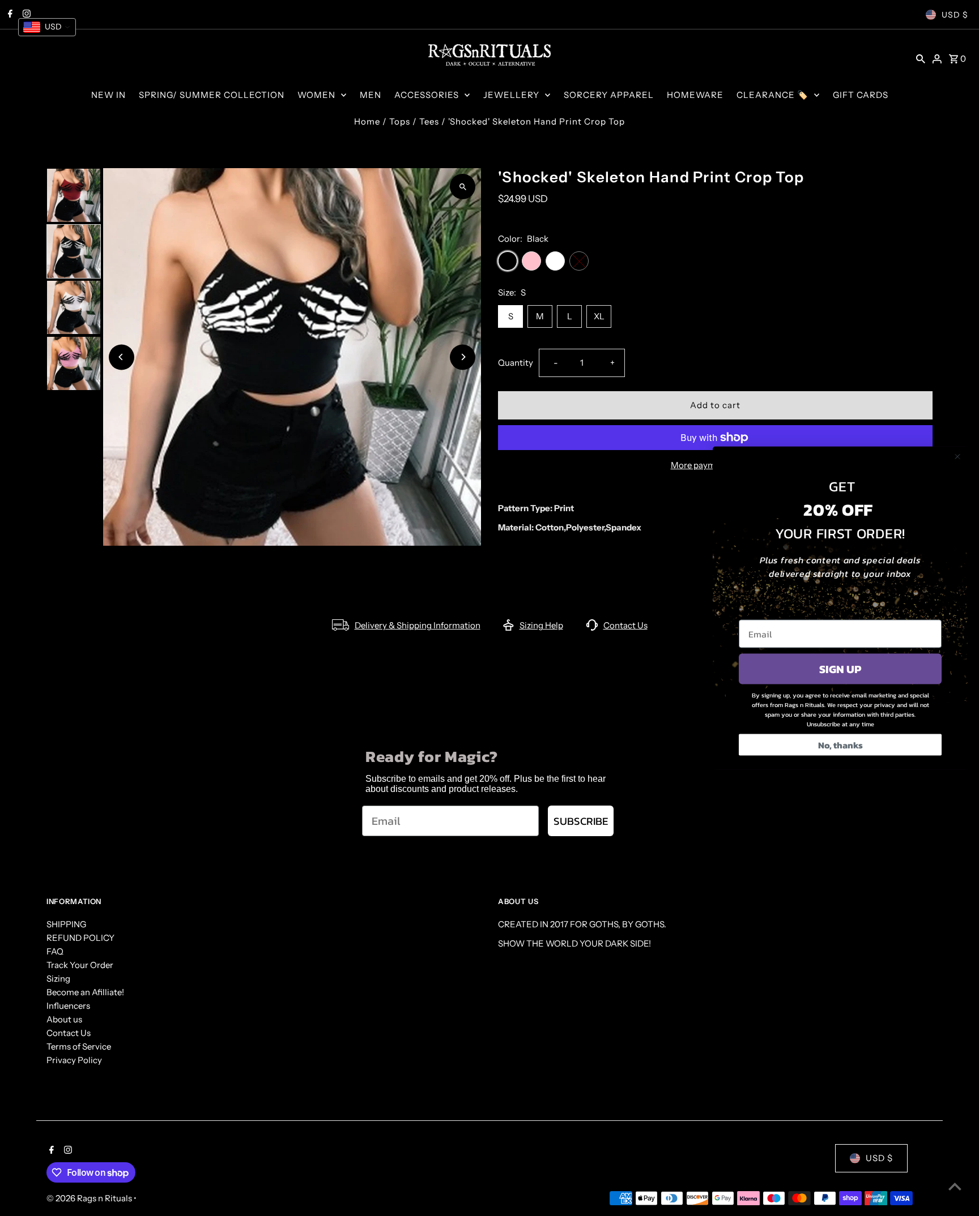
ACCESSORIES (426, 94)
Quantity (515, 362)
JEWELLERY (511, 94)
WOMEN (316, 94)
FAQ (54, 951)
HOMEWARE (695, 94)
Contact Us (625, 625)
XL (599, 316)
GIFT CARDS (860, 94)
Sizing (58, 978)
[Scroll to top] (955, 1186)
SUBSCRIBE (581, 821)
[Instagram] (66, 1151)
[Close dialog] (957, 457)
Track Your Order (79, 965)
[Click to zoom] (462, 186)
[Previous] (121, 357)
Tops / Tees (414, 121)
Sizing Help (541, 625)
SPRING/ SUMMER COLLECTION (211, 94)
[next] (926, 176)
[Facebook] (50, 1151)
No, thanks (840, 745)
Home (367, 121)
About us (64, 1019)
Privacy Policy (74, 1060)
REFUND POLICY (80, 937)
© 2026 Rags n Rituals (90, 1198)
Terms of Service (78, 1046)
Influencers (68, 1005)
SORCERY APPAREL (609, 94)
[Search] (920, 58)
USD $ (955, 15)
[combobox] (47, 27)
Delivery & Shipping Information (417, 625)
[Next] (462, 357)
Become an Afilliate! (85, 992)
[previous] (910, 176)
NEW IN (108, 94)
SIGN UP (840, 669)
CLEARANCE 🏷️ (772, 94)
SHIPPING (66, 924)
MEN (370, 94)
